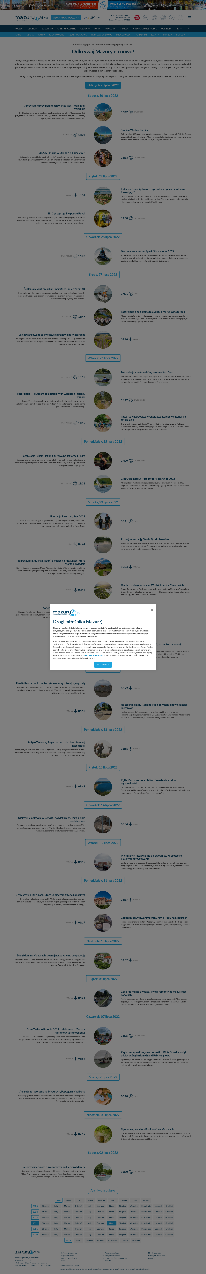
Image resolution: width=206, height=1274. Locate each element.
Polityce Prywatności (94, 655)
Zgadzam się (103, 665)
